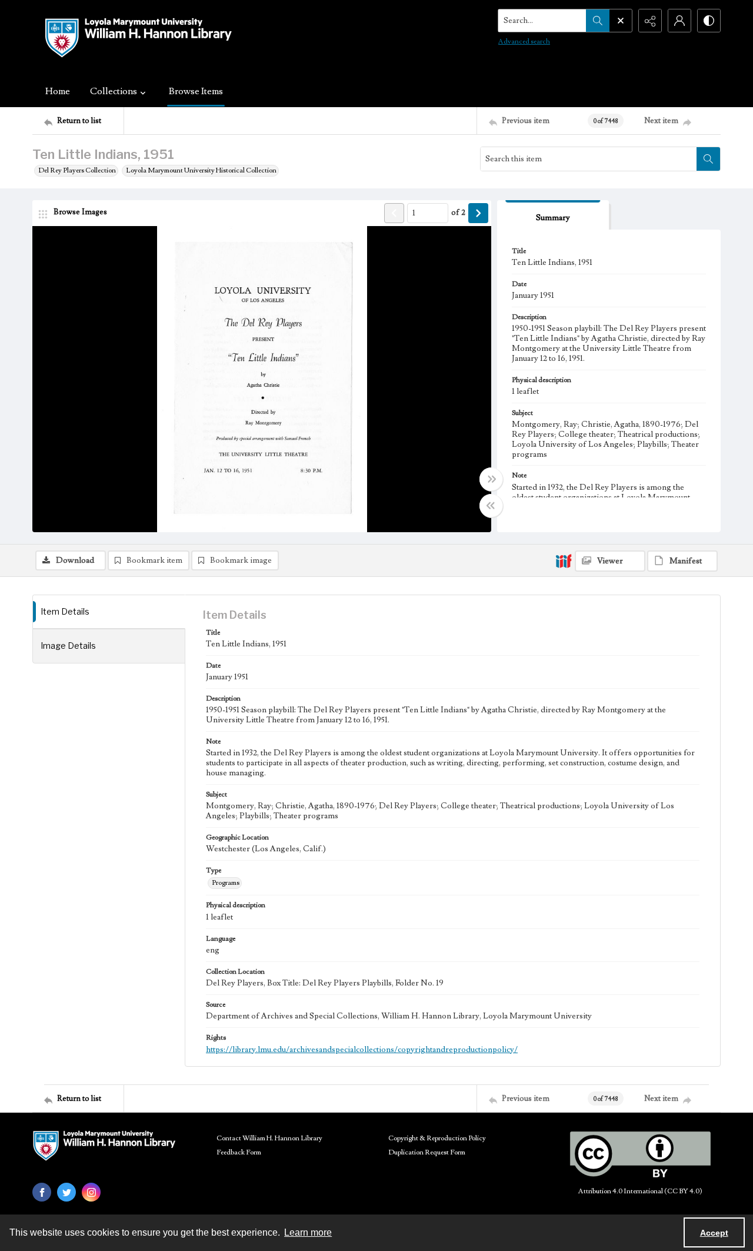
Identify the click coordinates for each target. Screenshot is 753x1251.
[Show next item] (478, 213)
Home (57, 91)
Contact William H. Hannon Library (269, 1138)
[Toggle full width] (491, 479)
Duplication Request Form (426, 1152)
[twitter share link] (66, 1192)
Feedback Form (238, 1152)
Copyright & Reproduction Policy (437, 1138)
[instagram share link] (91, 1192)
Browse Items (196, 91)
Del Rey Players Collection (77, 170)
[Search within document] (708, 159)
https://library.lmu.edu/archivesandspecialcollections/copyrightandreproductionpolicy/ (362, 1049)
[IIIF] (563, 560)
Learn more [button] (308, 1232)
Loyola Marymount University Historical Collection (201, 170)
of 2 (458, 212)
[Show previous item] (394, 213)
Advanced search (524, 41)
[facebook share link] (41, 1192)
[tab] (553, 215)
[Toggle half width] (491, 505)
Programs (225, 882)
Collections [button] (113, 91)
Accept (714, 1232)
